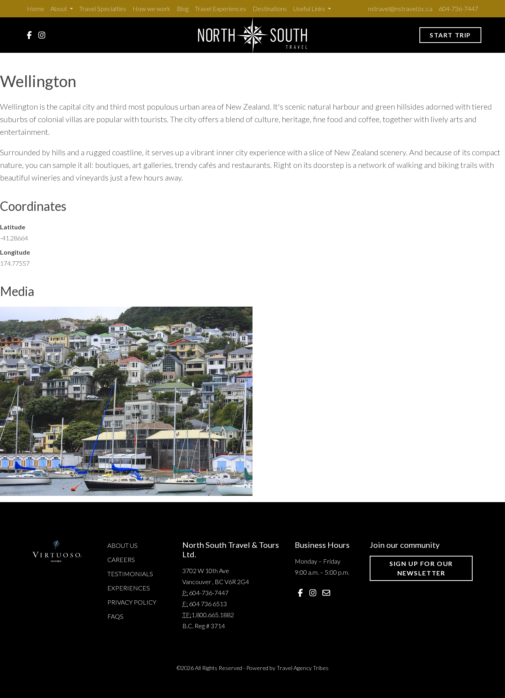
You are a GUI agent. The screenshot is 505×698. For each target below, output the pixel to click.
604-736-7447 (458, 8)
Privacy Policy (131, 602)
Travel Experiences (220, 8)
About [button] (59, 8)
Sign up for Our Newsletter (421, 568)
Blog (183, 8)
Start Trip (450, 35)
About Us (122, 545)
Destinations (269, 8)
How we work (151, 8)
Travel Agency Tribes (303, 667)
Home (35, 8)
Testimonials (130, 573)
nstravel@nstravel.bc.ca (400, 8)
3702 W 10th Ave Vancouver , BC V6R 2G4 (215, 576)
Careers (121, 559)
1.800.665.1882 (212, 614)
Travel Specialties (102, 8)
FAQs (115, 616)
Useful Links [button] (309, 8)
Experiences (128, 588)
